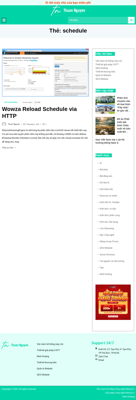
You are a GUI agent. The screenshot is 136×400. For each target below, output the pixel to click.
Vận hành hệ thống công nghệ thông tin (115, 389)
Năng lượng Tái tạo (109, 241)
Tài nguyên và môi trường (112, 261)
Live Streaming (11, 102)
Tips (102, 267)
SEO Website (101, 79)
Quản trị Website (103, 75)
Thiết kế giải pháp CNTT (107, 64)
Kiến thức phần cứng (110, 215)
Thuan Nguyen (14, 124)
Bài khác (104, 169)
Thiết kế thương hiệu (105, 72)
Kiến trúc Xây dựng (109, 222)
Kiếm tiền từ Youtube (110, 202)
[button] (4, 20)
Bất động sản (106, 176)
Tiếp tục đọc (8, 148)
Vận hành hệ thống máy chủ (108, 61)
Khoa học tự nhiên (108, 196)
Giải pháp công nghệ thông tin (119, 393)
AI (101, 163)
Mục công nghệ (107, 235)
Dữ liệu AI (104, 182)
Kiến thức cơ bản (108, 209)
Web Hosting (101, 68)
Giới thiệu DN (106, 189)
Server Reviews (107, 254)
